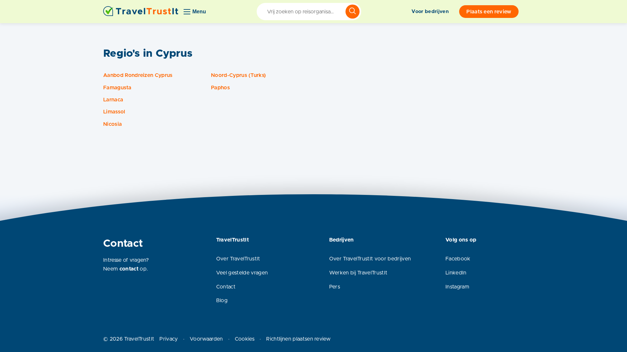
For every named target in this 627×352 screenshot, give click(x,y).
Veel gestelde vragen (242, 272)
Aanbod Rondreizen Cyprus (138, 75)
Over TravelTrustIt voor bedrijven (370, 258)
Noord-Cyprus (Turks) (238, 75)
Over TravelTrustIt (238, 258)
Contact (225, 286)
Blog (222, 300)
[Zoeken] (353, 12)
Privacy (168, 339)
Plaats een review (488, 11)
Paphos (220, 87)
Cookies (244, 339)
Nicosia (112, 124)
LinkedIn (456, 272)
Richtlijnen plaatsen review (298, 339)
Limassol (114, 111)
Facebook (458, 258)
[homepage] (140, 11)
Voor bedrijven (429, 11)
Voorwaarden (206, 339)
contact (129, 268)
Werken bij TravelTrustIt (358, 272)
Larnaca (113, 99)
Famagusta (117, 87)
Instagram (457, 286)
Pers (334, 286)
